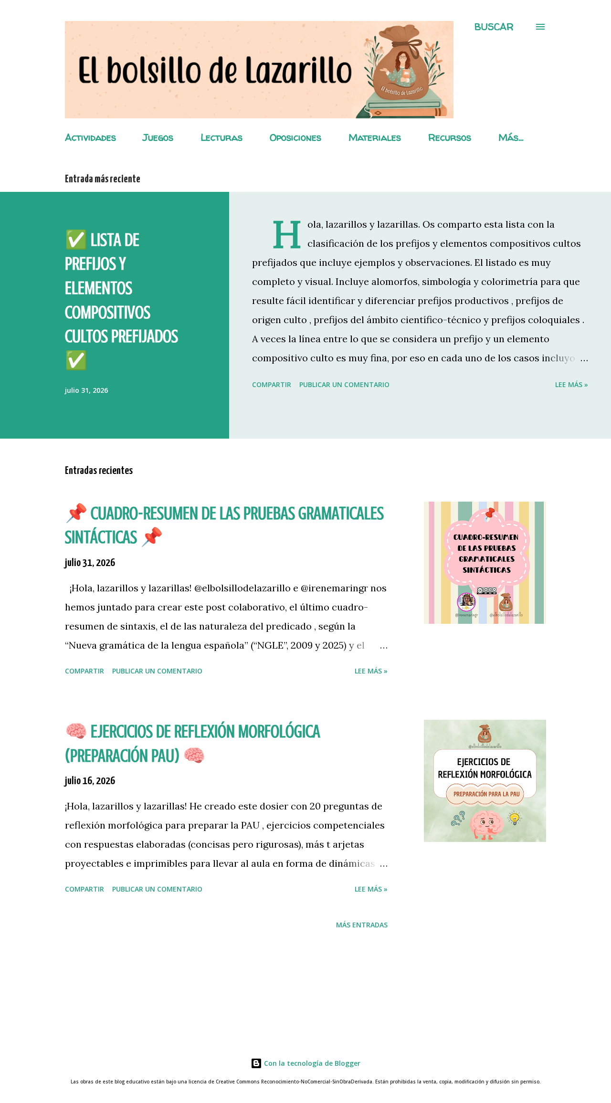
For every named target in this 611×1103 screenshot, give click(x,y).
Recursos (449, 137)
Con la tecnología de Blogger (311, 1063)
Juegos (158, 137)
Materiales (374, 137)
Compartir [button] (271, 384)
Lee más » (571, 384)
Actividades (90, 137)
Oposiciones (295, 137)
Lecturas (221, 137)
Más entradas (362, 924)
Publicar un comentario (344, 384)
